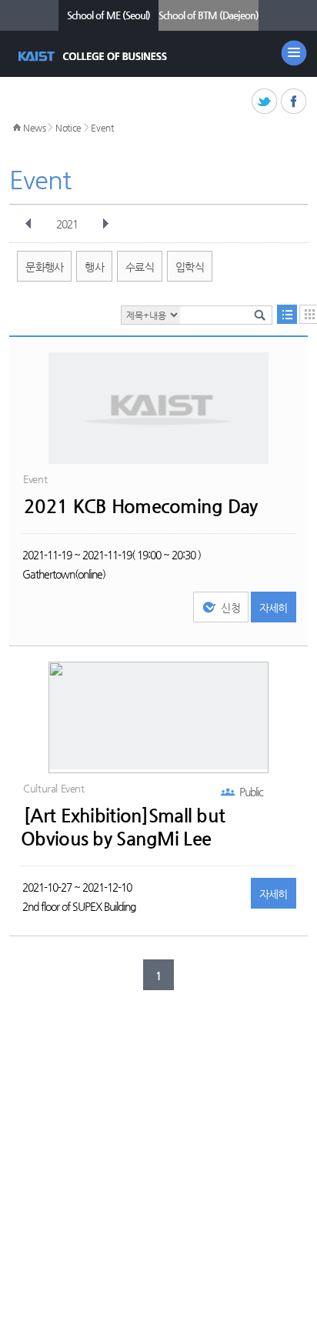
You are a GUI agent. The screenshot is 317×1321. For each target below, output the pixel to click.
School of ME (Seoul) (108, 15)
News (34, 127)
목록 (287, 314)
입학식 (189, 267)
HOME (17, 127)
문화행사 (44, 267)
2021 (67, 224)
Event (102, 127)
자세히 (273, 608)
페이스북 (294, 101)
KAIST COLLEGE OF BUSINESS (94, 56)
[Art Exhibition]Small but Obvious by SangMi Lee (123, 827)
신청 (230, 608)
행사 (94, 267)
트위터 (265, 101)
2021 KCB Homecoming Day (140, 506)
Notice (68, 127)
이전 (28, 224)
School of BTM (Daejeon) (208, 15)
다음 (105, 224)
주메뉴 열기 (294, 53)
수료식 (139, 267)
